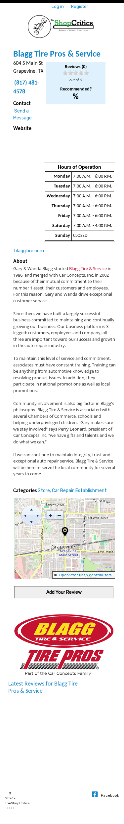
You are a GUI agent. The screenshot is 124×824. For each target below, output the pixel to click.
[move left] (25, 515)
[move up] (31, 509)
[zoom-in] (50, 515)
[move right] (38, 515)
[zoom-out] (59, 515)
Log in (58, 6)
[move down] (31, 521)
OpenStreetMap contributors (85, 575)
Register (79, 6)
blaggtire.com (29, 251)
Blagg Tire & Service (88, 268)
